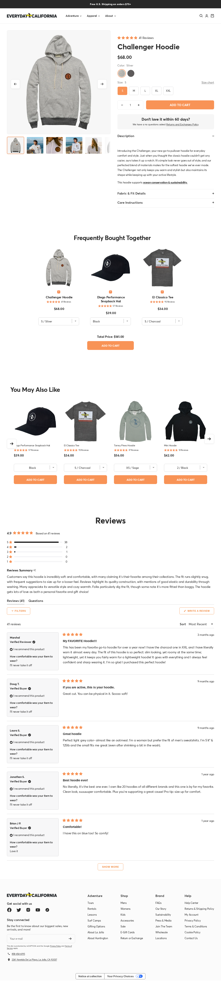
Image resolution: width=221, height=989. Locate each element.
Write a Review (200, 611)
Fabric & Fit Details (131, 193)
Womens (126, 908)
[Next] (102, 84)
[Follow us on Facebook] (9, 910)
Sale (123, 926)
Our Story (160, 908)
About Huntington (98, 938)
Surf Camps (94, 920)
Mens (124, 903)
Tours (91, 903)
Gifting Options (96, 926)
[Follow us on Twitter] (18, 910)
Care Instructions (130, 202)
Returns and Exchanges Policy (182, 124)
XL (156, 90)
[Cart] (212, 15)
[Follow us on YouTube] (37, 910)
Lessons (92, 914)
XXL (168, 90)
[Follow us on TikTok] (47, 910)
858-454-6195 (18, 953)
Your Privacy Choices (120, 976)
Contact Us (191, 938)
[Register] (70, 938)
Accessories (127, 920)
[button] (135, 37)
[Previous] (15, 84)
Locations (161, 938)
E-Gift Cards (127, 932)
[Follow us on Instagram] (28, 910)
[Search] (201, 15)
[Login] (206, 15)
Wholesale (161, 932)
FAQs (158, 903)
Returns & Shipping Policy (199, 908)
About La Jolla (96, 932)
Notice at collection (90, 976)
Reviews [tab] (15, 601)
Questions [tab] (35, 601)
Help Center (191, 903)
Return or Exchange (132, 938)
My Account (191, 914)
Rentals (92, 908)
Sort (183, 624)
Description (125, 136)
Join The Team (163, 926)
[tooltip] (34, 570)
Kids (123, 914)
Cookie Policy (192, 932)
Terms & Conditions (196, 926)
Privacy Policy (55, 946)
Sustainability (163, 914)
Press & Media (163, 920)
